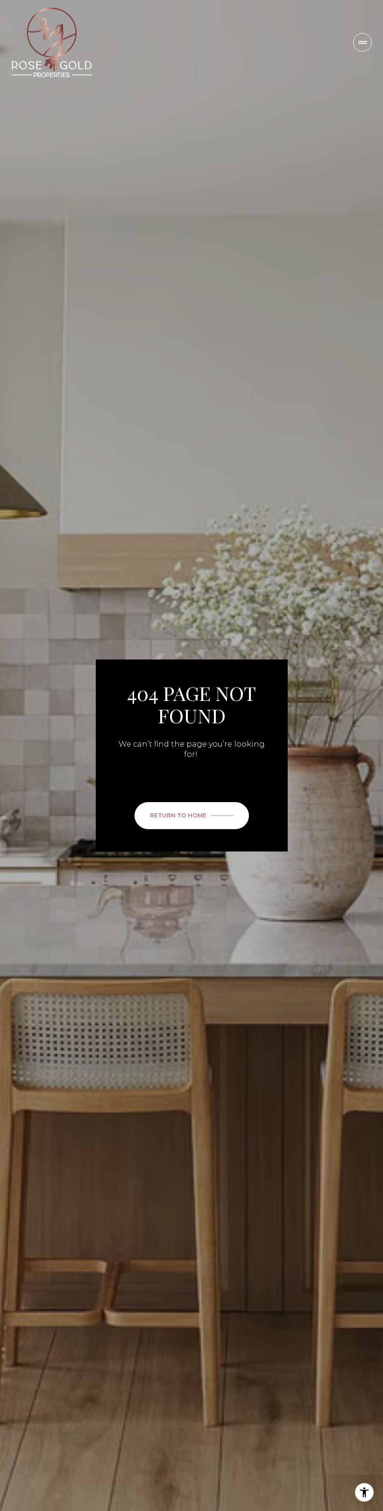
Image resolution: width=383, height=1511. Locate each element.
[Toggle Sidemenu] (362, 42)
